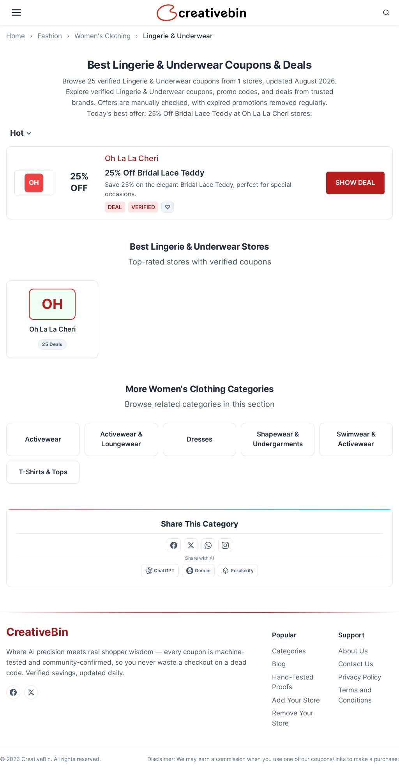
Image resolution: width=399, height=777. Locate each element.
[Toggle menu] (80, 12)
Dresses (199, 439)
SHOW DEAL (355, 182)
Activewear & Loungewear (121, 439)
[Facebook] (13, 692)
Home (15, 36)
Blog (279, 664)
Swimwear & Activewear (356, 439)
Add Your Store (296, 700)
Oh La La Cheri (132, 158)
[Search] (321, 12)
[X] (31, 692)
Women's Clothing (102, 36)
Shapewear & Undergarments (278, 439)
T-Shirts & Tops (43, 471)
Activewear (43, 439)
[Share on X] (191, 545)
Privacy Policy (359, 677)
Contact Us (355, 664)
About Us (353, 651)
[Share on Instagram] (225, 545)
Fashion (49, 36)
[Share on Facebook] (174, 545)
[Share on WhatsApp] (208, 545)
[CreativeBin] (201, 12)
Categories (289, 651)
